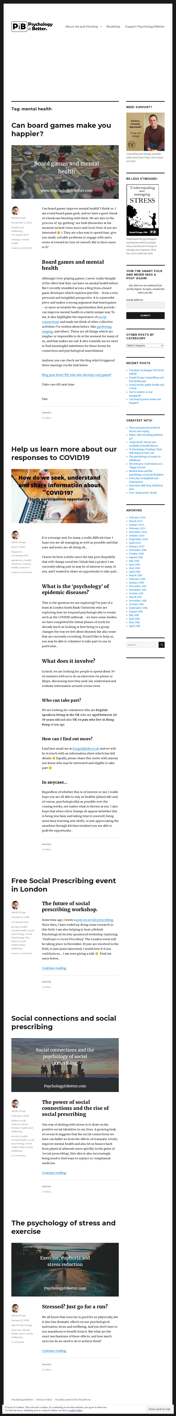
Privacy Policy (44, 1399)
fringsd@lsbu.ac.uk (85, 748)
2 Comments (18, 1155)
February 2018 (137, 579)
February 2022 (137, 528)
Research (16, 551)
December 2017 (137, 586)
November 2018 (137, 550)
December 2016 (137, 600)
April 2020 (135, 542)
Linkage (15, 239)
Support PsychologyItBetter (145, 26)
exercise (16, 1330)
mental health (19, 930)
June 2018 (134, 564)
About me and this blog (81, 26)
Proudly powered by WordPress (73, 1399)
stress (29, 1147)
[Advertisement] (88, 75)
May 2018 (134, 568)
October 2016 (136, 604)
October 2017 (136, 593)
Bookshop (113, 26)
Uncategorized (19, 234)
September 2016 (138, 608)
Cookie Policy (75, 1410)
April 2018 (134, 571)
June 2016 (134, 618)
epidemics (17, 560)
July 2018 (134, 561)
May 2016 (134, 622)
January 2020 (136, 546)
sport (22, 1333)
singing (47, 331)
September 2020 (138, 539)
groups (15, 926)
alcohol (15, 1136)
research (24, 567)
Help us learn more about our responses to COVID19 (64, 453)
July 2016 (134, 615)
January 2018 (136, 582)
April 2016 (134, 626)
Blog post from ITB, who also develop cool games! (76, 375)
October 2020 (136, 535)
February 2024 (137, 517)
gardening (104, 326)
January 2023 (136, 524)
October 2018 (136, 553)
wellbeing (16, 948)
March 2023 (135, 521)
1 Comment (17, 1342)
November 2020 (138, 532)
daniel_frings (18, 217)
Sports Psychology (21, 1325)
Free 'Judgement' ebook (143, 492)
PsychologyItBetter (22, 1399)
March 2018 (135, 575)
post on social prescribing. (95, 920)
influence (16, 563)
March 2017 (135, 597)
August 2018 (136, 557)
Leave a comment (21, 248)
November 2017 (137, 589)
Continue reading (54, 968)
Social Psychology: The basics (21, 938)
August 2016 (135, 611)
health (27, 560)
